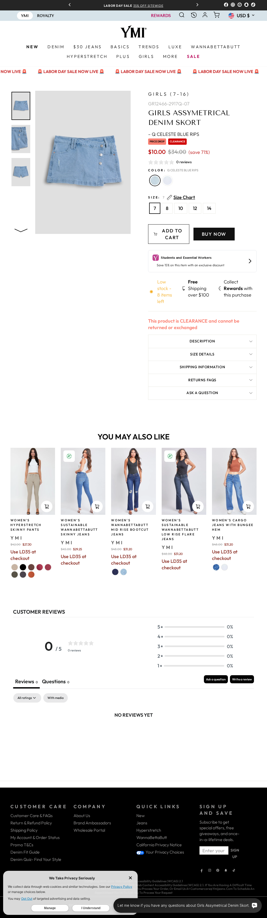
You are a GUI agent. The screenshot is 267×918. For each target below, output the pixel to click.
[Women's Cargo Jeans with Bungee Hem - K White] (224, 567)
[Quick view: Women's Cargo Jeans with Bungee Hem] (248, 506)
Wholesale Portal (89, 830)
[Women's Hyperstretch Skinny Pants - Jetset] (23, 574)
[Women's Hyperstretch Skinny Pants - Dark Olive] (14, 574)
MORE (170, 56)
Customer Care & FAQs (31, 815)
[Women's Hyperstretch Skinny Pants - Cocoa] (31, 567)
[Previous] (71, 5)
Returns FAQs (202, 380)
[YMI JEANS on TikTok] (234, 871)
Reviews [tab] (26, 681)
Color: (173, 170)
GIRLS (146, 56)
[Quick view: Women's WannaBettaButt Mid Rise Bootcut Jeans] (147, 506)
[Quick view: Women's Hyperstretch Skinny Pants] (46, 506)
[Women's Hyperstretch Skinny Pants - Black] (23, 567)
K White (167, 180)
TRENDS (148, 46)
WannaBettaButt (151, 837)
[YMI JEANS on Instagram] (210, 871)
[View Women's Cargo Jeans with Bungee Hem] (234, 481)
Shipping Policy (24, 830)
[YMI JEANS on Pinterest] (218, 871)
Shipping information (202, 367)
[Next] (195, 5)
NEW (32, 46)
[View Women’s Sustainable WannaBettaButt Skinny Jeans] (83, 481)
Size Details (202, 354)
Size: (171, 197)
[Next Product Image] (20, 229)
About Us (82, 815)
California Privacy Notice (159, 844)
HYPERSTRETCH (87, 56)
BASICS (120, 46)
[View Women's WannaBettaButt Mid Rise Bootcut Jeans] (133, 481)
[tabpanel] (133, 732)
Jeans (141, 822)
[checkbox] (55, 698)
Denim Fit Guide (25, 852)
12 (195, 208)
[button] (195, 627)
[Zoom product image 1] (20, 106)
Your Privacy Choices (164, 852)
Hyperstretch (148, 830)
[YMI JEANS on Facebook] (201, 871)
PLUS (123, 56)
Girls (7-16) (169, 94)
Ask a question (202, 392)
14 (209, 208)
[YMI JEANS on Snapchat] (226, 871)
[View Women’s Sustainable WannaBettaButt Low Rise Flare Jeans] (184, 481)
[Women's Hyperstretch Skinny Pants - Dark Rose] (40, 567)
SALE (194, 56)
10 (180, 208)
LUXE (175, 46)
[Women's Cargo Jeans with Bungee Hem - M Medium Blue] (216, 567)
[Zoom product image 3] (20, 172)
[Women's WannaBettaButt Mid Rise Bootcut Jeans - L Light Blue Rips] (123, 572)
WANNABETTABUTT (216, 46)
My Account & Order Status (35, 837)
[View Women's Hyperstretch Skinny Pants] (32, 481)
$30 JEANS (87, 46)
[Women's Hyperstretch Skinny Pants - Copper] (31, 574)
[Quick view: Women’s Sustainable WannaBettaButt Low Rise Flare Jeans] (198, 506)
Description (202, 341)
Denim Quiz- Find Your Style (35, 859)
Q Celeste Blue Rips (155, 180)
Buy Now (214, 234)
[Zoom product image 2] (20, 139)
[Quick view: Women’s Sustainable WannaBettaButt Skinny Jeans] (97, 506)
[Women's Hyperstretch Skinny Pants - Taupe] (14, 567)
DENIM (55, 46)
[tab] (55, 681)
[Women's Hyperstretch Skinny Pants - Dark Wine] (48, 567)
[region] (133, 5)
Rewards (161, 16)
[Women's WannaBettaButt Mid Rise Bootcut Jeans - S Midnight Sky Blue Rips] (115, 572)
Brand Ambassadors (92, 822)
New (140, 815)
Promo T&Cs (21, 844)
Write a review (242, 679)
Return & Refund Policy (31, 822)
